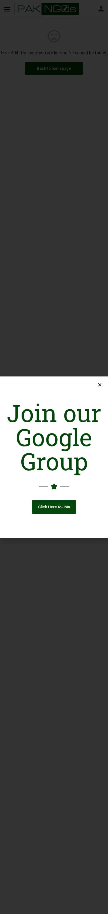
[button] (54, 507)
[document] (54, 457)
